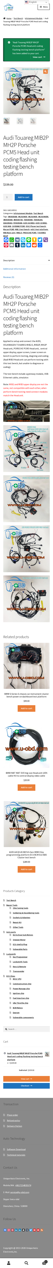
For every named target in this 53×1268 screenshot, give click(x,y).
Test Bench (18, 18)
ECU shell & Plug (20, 944)
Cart (40, 1261)
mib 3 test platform (39, 229)
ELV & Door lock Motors (23, 935)
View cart (37, 57)
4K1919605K (43, 216)
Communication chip (22, 983)
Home (9, 18)
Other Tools (18, 927)
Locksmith (11, 954)
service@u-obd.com (19, 1192)
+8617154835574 (23, 1185)
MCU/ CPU (17, 979)
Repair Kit (17, 922)
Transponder (18, 971)
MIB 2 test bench (22, 229)
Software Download (16, 1149)
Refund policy (13, 1120)
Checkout (25, 1085)
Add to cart (23, 197)
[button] (45, 71)
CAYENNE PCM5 (18, 226)
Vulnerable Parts (20, 949)
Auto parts (11, 932)
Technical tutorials (16, 1154)
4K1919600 (22, 216)
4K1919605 (32, 216)
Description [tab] (9, 260)
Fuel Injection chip (21, 998)
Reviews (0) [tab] (8, 277)
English (33, 2)
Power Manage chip (21, 988)
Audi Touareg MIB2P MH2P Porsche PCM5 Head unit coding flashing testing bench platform (25, 1056)
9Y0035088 (17, 223)
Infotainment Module (33, 18)
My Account (9, 1263)
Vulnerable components (23, 1017)
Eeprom (16, 1012)
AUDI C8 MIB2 (41, 223)
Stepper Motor (19, 939)
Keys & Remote (19, 966)
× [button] (5, 1053)
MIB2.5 (19, 232)
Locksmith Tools (20, 961)
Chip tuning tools (20, 908)
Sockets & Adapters (21, 917)
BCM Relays (18, 1007)
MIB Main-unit (9, 232)
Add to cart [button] (26, 708)
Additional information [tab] (14, 268)
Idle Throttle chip (20, 1003)
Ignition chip (18, 993)
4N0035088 (7, 219)
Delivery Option (14, 1126)
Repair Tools (11, 905)
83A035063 (7, 223)
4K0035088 (12, 216)
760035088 (28, 219)
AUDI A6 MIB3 (28, 223)
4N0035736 (18, 219)
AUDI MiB (7, 226)
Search (26, 1263)
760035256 (37, 219)
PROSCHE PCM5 (29, 232)
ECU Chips (10, 976)
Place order (12, 1115)
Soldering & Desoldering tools (26, 913)
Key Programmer (20, 957)
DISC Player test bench (36, 226)
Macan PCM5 (8, 229)
